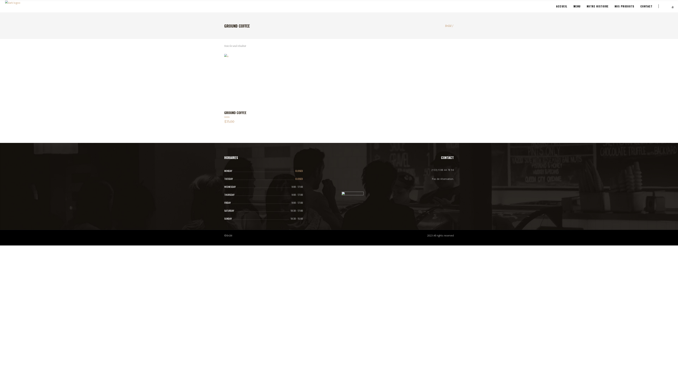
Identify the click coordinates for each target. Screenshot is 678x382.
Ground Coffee (235, 112)
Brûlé (448, 26)
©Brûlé (228, 235)
